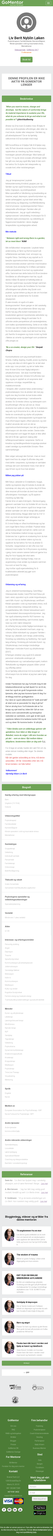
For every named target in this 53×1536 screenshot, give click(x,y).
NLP (6, 1032)
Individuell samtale (12, 856)
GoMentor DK (13, 1448)
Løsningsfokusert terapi (14, 1021)
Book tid (26, 59)
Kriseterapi (9, 1058)
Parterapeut (39, 1441)
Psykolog (39, 1426)
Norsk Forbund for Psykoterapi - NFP (19, 1114)
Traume (8, 955)
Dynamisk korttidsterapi (14, 1050)
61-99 (7, 931)
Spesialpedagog (11, 1145)
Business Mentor (39, 1448)
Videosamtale (20, 50)
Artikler (13, 1437)
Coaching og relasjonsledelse (16, 1159)
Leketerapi (9, 1017)
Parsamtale (9, 860)
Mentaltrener (10, 835)
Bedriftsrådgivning (12, 871)
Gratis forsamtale (12, 884)
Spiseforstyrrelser (12, 959)
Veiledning (9, 852)
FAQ (13, 1430)
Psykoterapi (9, 1069)
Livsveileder (9, 1148)
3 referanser (26, 52)
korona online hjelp (12, 1131)
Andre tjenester (10, 1127)
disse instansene (40, 1530)
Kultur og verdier (11, 989)
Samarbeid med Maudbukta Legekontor (20, 888)
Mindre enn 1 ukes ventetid (15, 918)
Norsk (7, 1097)
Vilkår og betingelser (13, 1433)
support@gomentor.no (13, 1496)
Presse (13, 1444)
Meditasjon (9, 985)
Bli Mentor (13, 1463)
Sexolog (39, 1437)
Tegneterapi (9, 1039)
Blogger (13, 1441)
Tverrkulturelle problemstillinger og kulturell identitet (24, 1000)
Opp (27, 1373)
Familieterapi (10, 863)
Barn (7, 800)
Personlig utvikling (12, 944)
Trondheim (39, 1468)
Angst (7, 948)
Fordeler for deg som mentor (13, 1466)
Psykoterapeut (10, 820)
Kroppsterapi (10, 1061)
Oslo (40, 1460)
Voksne (8, 807)
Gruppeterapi (10, 849)
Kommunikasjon (11, 981)
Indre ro (8, 978)
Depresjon (9, 952)
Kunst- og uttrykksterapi (14, 1013)
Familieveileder (10, 824)
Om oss (13, 1426)
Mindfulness (10, 1024)
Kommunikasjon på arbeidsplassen (19, 963)
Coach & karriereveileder (39, 1433)
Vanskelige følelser (12, 970)
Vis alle (26, 1363)
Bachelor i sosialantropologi (16, 1163)
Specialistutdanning (12, 904)
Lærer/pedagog (11, 1152)
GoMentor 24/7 (32, 50)
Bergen (40, 1464)
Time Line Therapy (12, 1072)
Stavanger (40, 1471)
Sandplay (8, 1035)
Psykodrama (10, 1046)
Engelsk (8, 1093)
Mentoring (9, 1080)
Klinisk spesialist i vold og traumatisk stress (22, 831)
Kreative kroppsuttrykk (13, 1054)
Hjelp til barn (39, 1444)
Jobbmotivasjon (11, 967)
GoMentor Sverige (13, 1452)
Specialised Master (12, 1156)
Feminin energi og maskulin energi (18, 996)
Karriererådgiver (11, 828)
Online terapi (9, 867)
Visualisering (10, 1076)
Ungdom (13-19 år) (12, 803)
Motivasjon (9, 974)
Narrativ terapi (10, 1028)
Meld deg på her (40, 1499)
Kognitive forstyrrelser (13, 992)
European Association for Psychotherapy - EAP (23, 1110)
